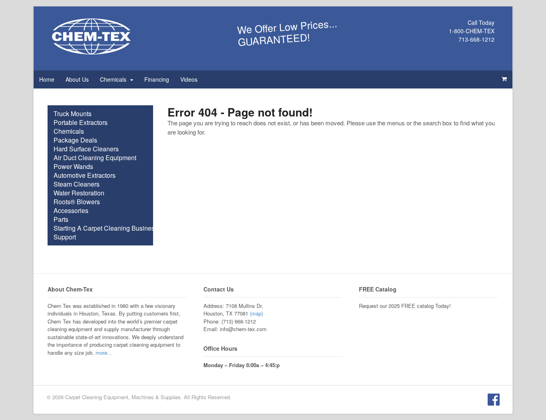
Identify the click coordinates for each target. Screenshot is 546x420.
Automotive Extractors (85, 175)
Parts (61, 219)
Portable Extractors (81, 122)
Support (65, 237)
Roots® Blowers (77, 201)
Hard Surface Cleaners (86, 149)
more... (104, 352)
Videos (188, 79)
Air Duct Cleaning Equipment (95, 157)
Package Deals (75, 140)
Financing (156, 79)
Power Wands (73, 166)
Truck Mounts (73, 113)
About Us (77, 79)
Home (46, 79)
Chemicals (113, 79)
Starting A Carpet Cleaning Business (106, 228)
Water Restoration (79, 193)
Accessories (71, 210)
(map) (256, 313)
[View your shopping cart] (504, 78)
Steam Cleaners (77, 184)
